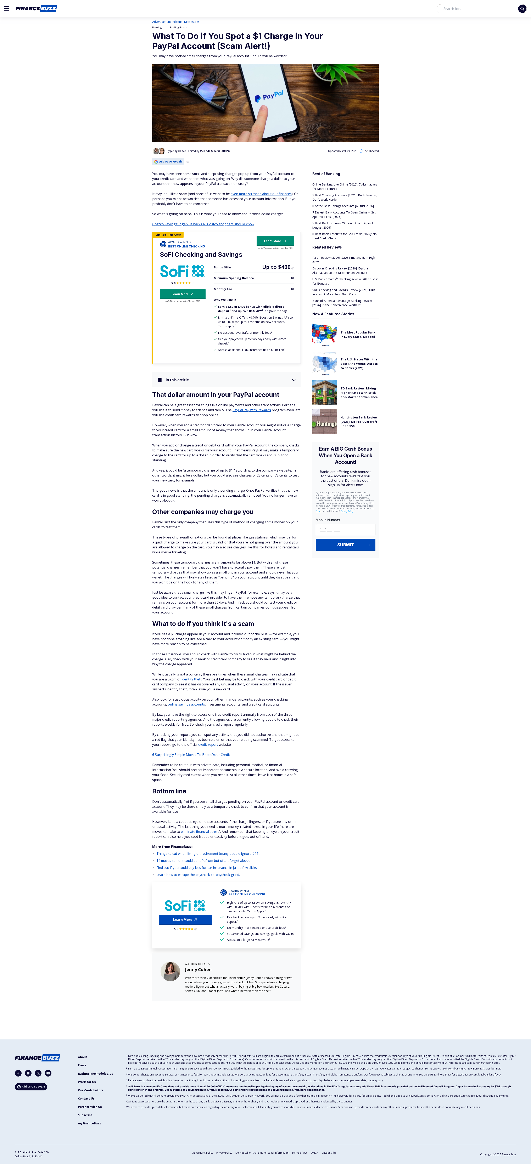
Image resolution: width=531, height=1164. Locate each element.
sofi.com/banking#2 (454, 1068)
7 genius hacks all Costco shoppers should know (203, 224)
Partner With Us (90, 1107)
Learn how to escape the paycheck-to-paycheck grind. (198, 874)
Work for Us (87, 1082)
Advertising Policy (202, 1152)
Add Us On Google (171, 161)
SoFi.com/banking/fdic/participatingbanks (297, 1089)
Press (82, 1065)
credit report (208, 744)
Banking (157, 27)
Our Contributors (90, 1090)
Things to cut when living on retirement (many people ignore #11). (208, 853)
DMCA (314, 1152)
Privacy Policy (224, 1152)
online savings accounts (186, 704)
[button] (6, 8)
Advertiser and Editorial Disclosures (176, 22)
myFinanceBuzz (89, 1123)
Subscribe (85, 1115)
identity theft (191, 679)
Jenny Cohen (198, 969)
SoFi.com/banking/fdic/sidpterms (207, 1089)
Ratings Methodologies (95, 1073)
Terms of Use (300, 1152)
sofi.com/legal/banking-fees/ (484, 1074)
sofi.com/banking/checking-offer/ (481, 1063)
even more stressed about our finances (261, 194)
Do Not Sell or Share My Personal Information (262, 1152)
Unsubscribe (329, 1152)
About (82, 1057)
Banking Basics (178, 27)
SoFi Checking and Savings (201, 254)
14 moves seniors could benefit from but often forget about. (203, 860)
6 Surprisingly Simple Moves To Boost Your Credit (191, 754)
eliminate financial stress (200, 831)
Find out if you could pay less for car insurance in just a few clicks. (206, 867)
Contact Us (86, 1098)
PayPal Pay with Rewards (252, 410)
